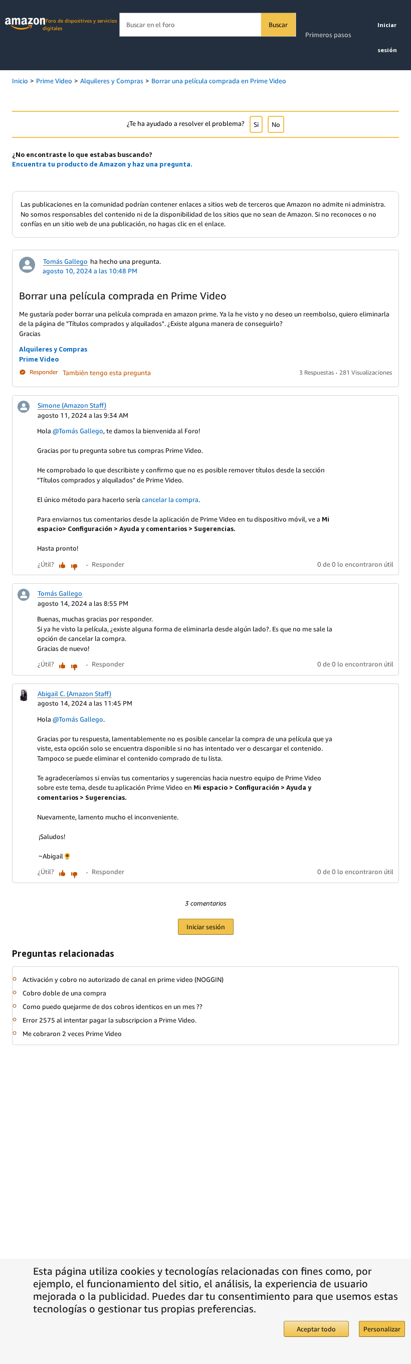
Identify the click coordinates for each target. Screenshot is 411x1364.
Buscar (278, 25)
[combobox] (207, 25)
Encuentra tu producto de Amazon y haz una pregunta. (102, 164)
